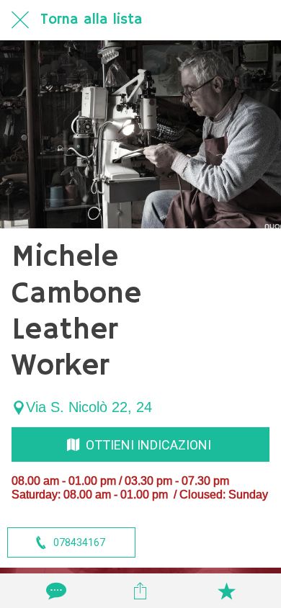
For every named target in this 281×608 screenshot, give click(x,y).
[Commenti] (54, 590)
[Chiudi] (20, 20)
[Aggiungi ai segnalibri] (226, 590)
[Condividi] (140, 590)
